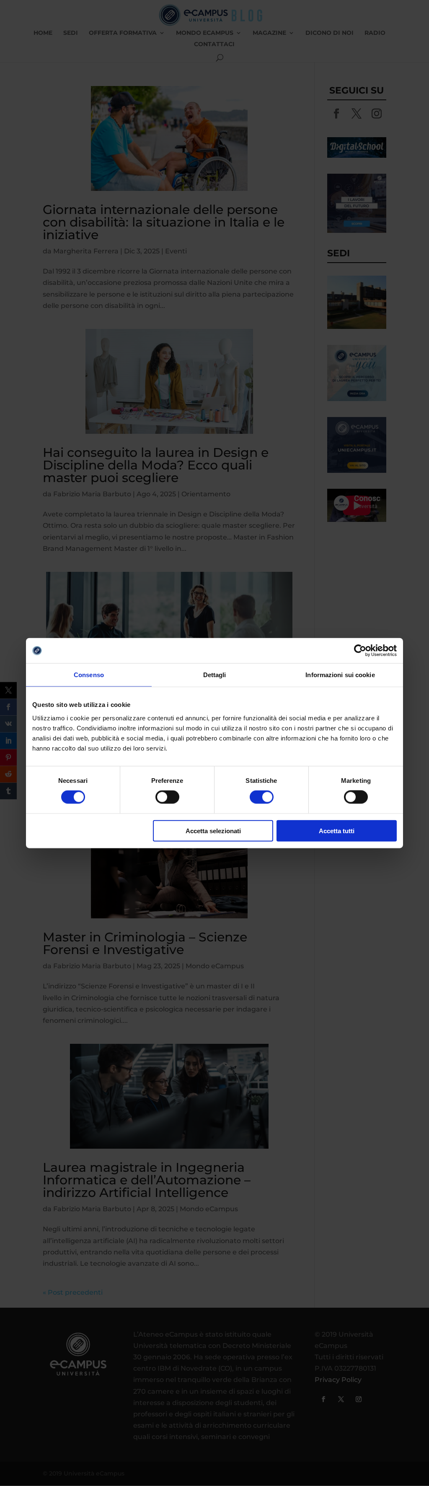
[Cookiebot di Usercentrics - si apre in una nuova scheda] (360, 650)
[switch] (167, 797)
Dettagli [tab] (214, 674)
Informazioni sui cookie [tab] (340, 674)
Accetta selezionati (213, 830)
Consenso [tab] (89, 674)
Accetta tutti (336, 830)
